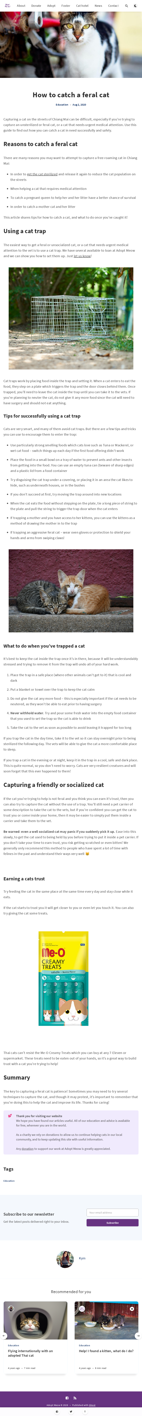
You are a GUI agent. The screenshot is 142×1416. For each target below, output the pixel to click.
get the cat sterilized (42, 174)
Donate (36, 6)
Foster (65, 6)
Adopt (51, 6)
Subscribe (112, 1222)
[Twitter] (71, 1411)
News (98, 6)
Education (62, 104)
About (21, 6)
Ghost (92, 1405)
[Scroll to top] (85, 1411)
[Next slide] (138, 1335)
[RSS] (75, 1398)
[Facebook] (57, 1411)
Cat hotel (82, 6)
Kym (82, 1258)
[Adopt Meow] (82, 1309)
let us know (82, 256)
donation (28, 1149)
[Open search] (126, 6)
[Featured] (132, 1309)
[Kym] (65, 1259)
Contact (113, 6)
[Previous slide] (3, 1335)
